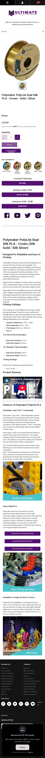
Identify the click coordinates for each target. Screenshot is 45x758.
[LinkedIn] (9, 704)
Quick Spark (22, 195)
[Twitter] (15, 704)
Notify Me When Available (11, 151)
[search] (22, 31)
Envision (22, 206)
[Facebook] (3, 704)
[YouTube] (33, 704)
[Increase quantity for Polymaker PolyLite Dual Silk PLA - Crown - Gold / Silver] (17, 137)
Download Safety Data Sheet (22, 541)
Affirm (22, 183)
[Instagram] (21, 704)
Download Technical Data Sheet (22, 533)
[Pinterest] (27, 704)
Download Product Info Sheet (22, 548)
